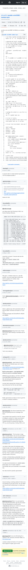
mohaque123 (6, 357)
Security (13, 561)
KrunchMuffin (6, 203)
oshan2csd (6, 476)
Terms (4, 561)
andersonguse (6, 270)
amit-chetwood (7, 495)
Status (17, 561)
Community (22, 561)
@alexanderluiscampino (12, 296)
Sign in (18, 2)
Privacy (8, 561)
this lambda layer (6, 539)
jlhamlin (5, 428)
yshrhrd (5, 530)
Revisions (13, 25)
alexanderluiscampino (8, 325)
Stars (23, 25)
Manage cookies (17, 562)
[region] (14, 98)
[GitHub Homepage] (9, 566)
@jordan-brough (6, 208)
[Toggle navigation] (2, 2)
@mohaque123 (6, 410)
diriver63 (4, 15)
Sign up (24, 2)
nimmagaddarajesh (8, 290)
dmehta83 (5, 168)
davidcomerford (7, 303)
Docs (8, 562)
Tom (5, 191)
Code (5, 25)
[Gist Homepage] (9, 2)
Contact (11, 562)
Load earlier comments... (14, 164)
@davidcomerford (7, 330)
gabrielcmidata (6, 181)
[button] (21, 22)
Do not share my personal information (14, 563)
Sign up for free (7, 550)
